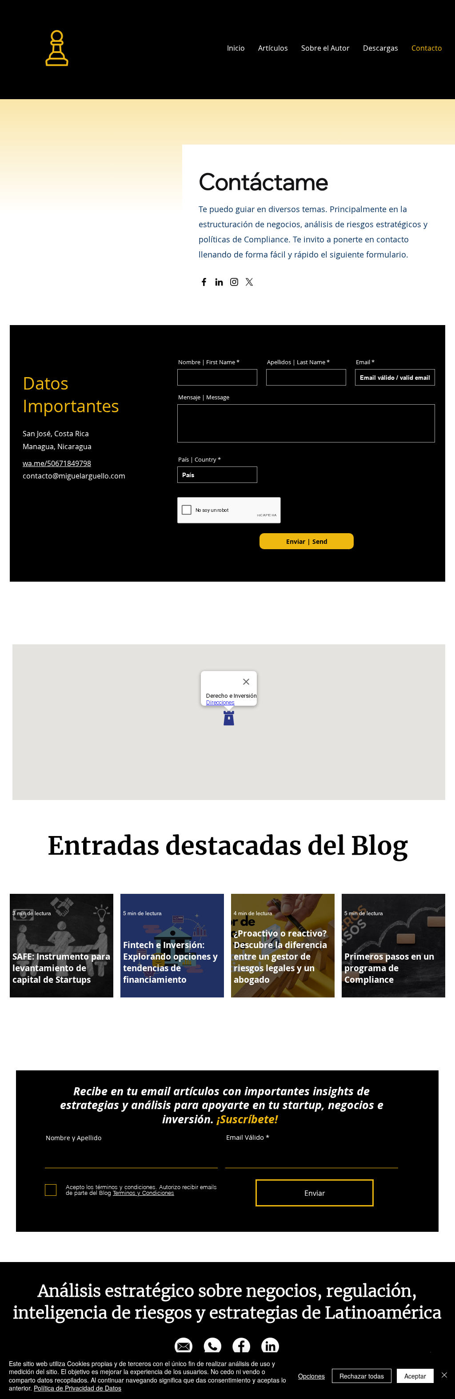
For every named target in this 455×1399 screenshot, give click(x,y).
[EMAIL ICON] (183, 1346)
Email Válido (245, 1137)
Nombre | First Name (206, 362)
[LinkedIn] (219, 282)
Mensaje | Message (203, 397)
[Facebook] (204, 282)
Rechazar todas (361, 1375)
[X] (249, 282)
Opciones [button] (311, 1375)
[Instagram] (234, 282)
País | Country (197, 459)
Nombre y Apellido (73, 1138)
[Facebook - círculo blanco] (241, 1346)
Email (363, 362)
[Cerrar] (444, 1375)
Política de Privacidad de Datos (77, 1387)
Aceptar (415, 1375)
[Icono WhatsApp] (212, 1346)
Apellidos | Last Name (296, 362)
